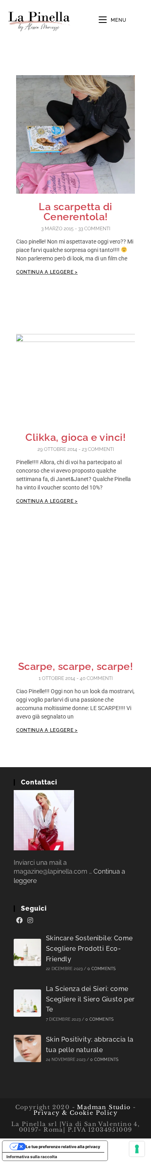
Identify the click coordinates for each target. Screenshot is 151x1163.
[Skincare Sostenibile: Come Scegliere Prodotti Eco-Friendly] (27, 952)
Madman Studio (103, 1107)
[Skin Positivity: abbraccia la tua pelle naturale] (27, 1048)
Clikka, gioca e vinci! (75, 437)
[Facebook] (19, 920)
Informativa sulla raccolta (31, 1156)
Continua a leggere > (47, 272)
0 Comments (101, 968)
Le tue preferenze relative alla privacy (63, 1146)
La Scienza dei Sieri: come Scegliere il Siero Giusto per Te (90, 999)
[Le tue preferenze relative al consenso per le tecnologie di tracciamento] (137, 1149)
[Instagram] (30, 920)
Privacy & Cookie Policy (75, 1112)
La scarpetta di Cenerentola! (75, 212)
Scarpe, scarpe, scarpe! (75, 666)
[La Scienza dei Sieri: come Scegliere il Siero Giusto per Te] (27, 1003)
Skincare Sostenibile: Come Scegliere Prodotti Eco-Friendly (89, 948)
